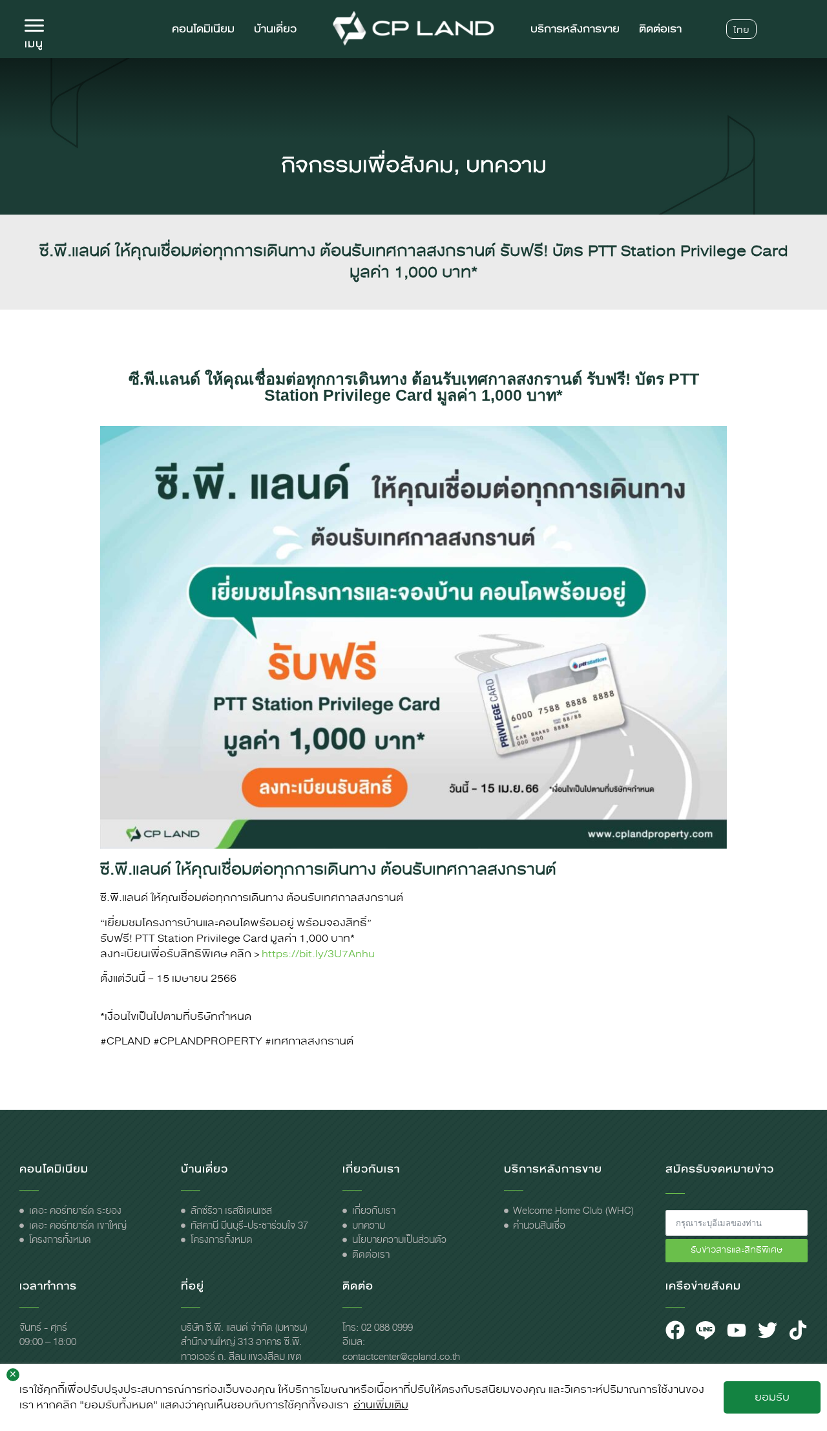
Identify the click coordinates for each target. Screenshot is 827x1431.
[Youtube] (736, 1330)
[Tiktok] (798, 1330)
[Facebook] (675, 1330)
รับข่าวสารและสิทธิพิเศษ (736, 1250)
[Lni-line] (705, 1330)
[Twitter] (767, 1330)
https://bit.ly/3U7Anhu (318, 954)
